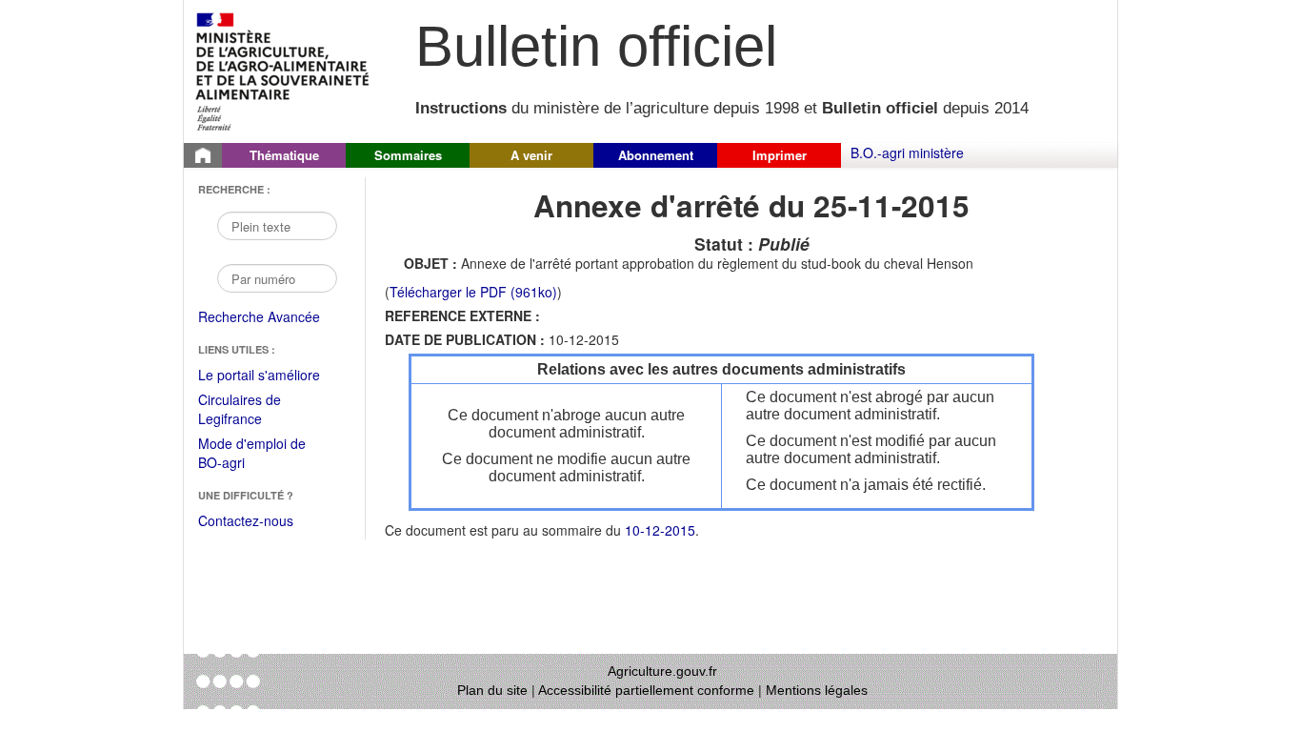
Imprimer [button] (779, 155)
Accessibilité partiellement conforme (646, 690)
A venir (531, 155)
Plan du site (492, 690)
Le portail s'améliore (272, 375)
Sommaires (408, 155)
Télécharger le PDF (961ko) (473, 291)
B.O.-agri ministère (907, 152)
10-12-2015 (660, 529)
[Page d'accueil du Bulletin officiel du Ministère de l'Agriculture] (203, 155)
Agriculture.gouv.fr (662, 671)
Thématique (284, 155)
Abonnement (655, 155)
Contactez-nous (245, 520)
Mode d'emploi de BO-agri (252, 454)
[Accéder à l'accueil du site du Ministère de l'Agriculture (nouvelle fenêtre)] (283, 69)
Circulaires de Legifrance (254, 410)
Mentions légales (817, 690)
